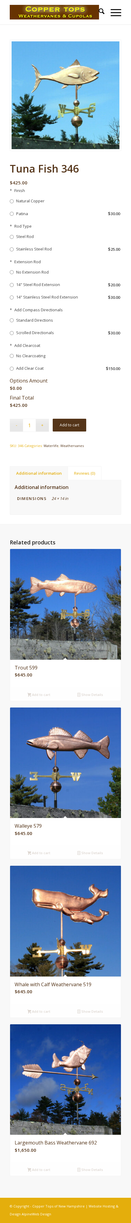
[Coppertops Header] (54, 12)
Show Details (91, 694)
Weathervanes (72, 445)
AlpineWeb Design (36, 1214)
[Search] (98, 12)
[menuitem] (98, 12)
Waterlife (51, 445)
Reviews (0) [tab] (84, 473)
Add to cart (69, 425)
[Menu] (112, 12)
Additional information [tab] (39, 473)
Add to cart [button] (40, 694)
